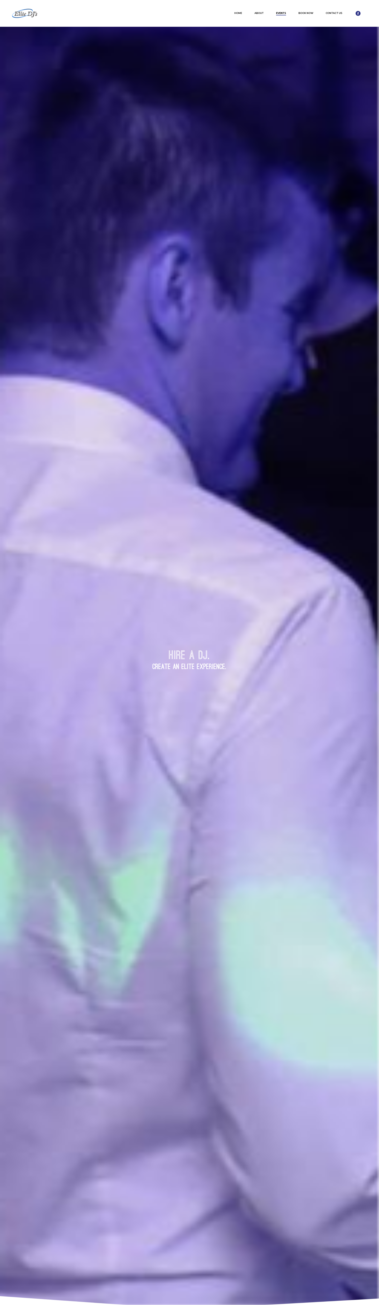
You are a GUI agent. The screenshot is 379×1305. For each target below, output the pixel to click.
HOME (238, 13)
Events (281, 13)
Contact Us (334, 13)
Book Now (305, 13)
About (259, 13)
